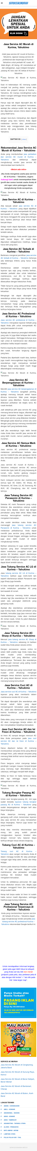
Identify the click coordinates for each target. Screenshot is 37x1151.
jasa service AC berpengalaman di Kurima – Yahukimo (18, 390)
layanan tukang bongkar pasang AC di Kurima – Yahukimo (18, 803)
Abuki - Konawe (9, 1116)
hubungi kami (7, 179)
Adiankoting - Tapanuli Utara (14, 1123)
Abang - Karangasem (11, 1106)
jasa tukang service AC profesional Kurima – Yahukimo (18, 921)
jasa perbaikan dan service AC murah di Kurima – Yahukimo (18, 157)
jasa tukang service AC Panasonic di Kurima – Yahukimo (18, 526)
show (24, 139)
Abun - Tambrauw (10, 1120)
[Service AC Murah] (18, 2)
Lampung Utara (9, 1134)
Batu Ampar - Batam (11, 1130)
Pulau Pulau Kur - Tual (12, 1137)
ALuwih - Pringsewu (11, 1127)
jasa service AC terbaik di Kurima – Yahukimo (18, 256)
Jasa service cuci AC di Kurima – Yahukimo (18, 691)
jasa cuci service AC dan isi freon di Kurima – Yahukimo (18, 741)
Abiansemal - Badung (12, 1113)
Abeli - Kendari (9, 1109)
